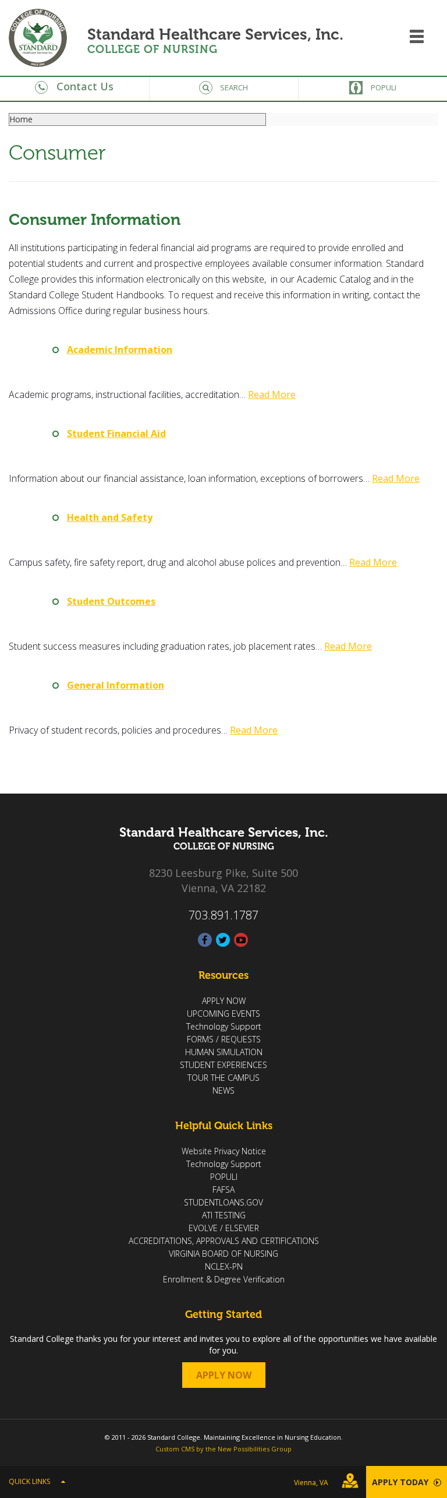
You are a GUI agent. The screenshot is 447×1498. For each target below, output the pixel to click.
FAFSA (223, 1189)
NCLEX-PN (224, 1266)
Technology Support (223, 1026)
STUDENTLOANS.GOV (223, 1202)
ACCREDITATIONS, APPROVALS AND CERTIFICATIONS (224, 1240)
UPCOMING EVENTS (223, 1013)
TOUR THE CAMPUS (223, 1077)
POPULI (223, 1176)
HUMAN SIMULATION (223, 1052)
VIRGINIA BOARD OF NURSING (223, 1253)
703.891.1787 (223, 915)
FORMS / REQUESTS (224, 1039)
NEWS (223, 1090)
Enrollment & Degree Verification (224, 1279)
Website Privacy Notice (224, 1151)
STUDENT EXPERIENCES (223, 1064)
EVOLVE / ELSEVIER (224, 1227)
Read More (272, 394)
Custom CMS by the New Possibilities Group (223, 1448)
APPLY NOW (224, 1000)
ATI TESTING (224, 1215)
